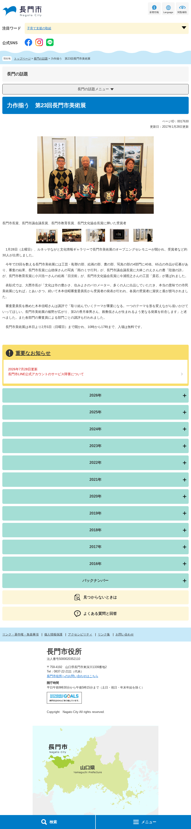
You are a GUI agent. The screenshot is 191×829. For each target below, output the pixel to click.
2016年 (95, 564)
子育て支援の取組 (39, 28)
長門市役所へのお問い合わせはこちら (72, 676)
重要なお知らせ (33, 353)
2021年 (95, 479)
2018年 (95, 530)
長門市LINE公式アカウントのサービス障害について (46, 374)
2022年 (95, 463)
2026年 (95, 395)
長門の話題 (41, 58)
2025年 (95, 412)
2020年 (95, 496)
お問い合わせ (125, 634)
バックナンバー (95, 580)
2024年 (95, 429)
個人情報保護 (53, 634)
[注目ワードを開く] (184, 27)
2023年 (95, 446)
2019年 (95, 513)
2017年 (95, 547)
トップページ (22, 58)
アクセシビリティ (80, 634)
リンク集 (104, 634)
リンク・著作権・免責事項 (20, 634)
